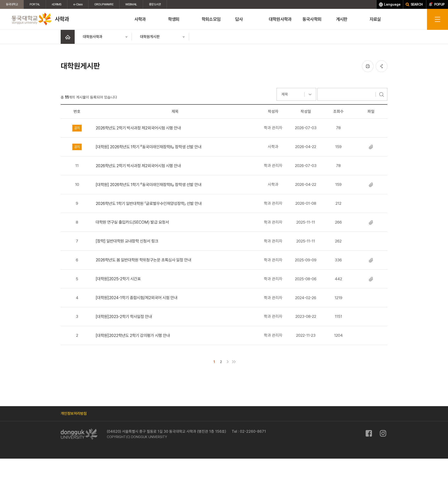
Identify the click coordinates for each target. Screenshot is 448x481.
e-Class (77, 4)
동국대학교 (12, 4)
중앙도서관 (155, 4)
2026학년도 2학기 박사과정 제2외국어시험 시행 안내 (138, 127)
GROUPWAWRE (103, 4)
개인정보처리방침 (74, 413)
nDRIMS (56, 4)
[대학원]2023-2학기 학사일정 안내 (124, 316)
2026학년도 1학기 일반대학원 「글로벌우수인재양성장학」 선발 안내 (149, 203)
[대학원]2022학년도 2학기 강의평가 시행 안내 (133, 335)
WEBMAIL (131, 4)
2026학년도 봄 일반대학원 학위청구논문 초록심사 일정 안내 (143, 259)
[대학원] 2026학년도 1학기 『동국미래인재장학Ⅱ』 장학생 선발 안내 (148, 146)
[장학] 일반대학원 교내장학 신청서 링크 (127, 241)
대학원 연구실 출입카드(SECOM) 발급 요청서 (132, 222)
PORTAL (35, 4)
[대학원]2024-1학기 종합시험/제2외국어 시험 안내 (136, 297)
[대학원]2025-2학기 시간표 (118, 278)
